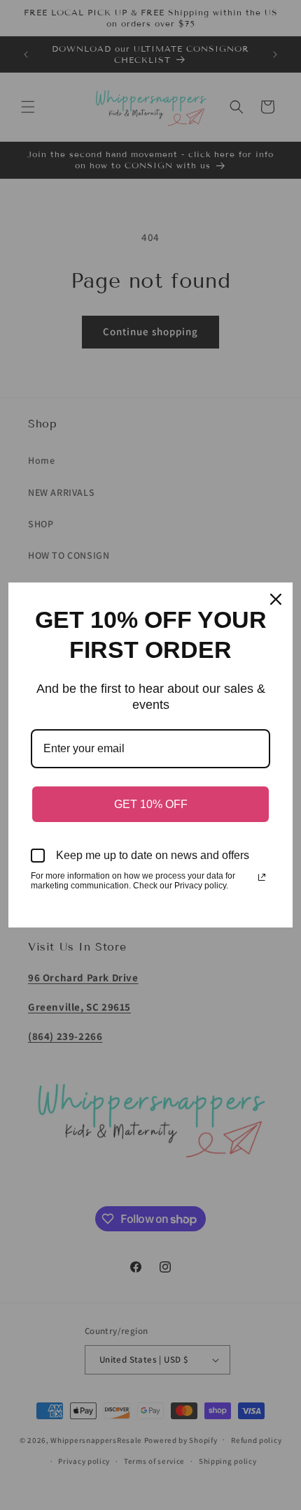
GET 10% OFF (151, 804)
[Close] (276, 599)
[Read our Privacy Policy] (261, 877)
